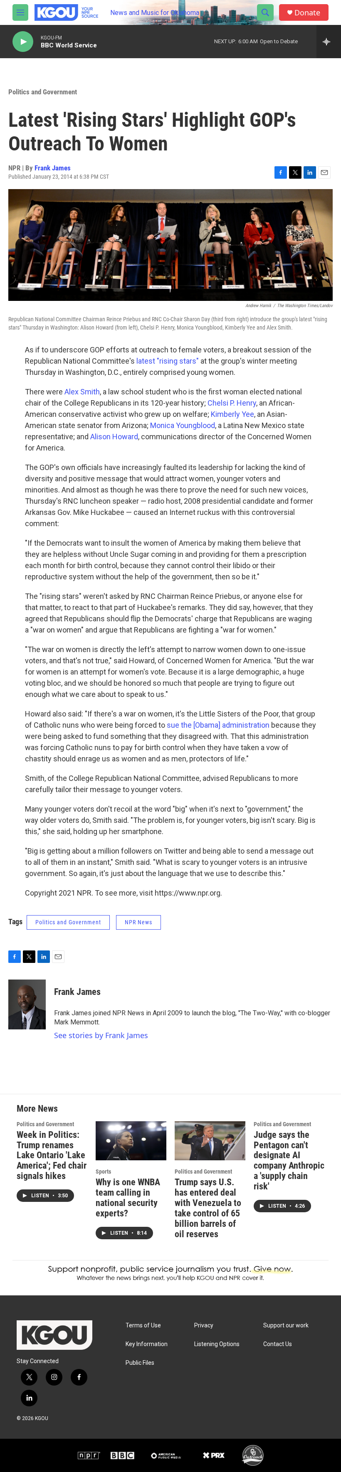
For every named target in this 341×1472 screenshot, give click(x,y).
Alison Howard (114, 436)
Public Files (140, 1363)
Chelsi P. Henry (232, 403)
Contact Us (277, 1344)
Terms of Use (143, 1325)
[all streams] (328, 41)
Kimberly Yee (232, 414)
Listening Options (217, 1344)
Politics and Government (42, 92)
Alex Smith (82, 391)
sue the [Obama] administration (218, 725)
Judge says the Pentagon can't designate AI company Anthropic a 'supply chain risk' (289, 1161)
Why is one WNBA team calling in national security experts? (128, 1197)
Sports (103, 1171)
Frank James (53, 168)
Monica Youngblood (182, 425)
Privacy (203, 1325)
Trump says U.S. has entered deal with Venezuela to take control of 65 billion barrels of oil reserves (208, 1208)
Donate (307, 12)
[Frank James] (27, 1004)
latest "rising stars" (167, 361)
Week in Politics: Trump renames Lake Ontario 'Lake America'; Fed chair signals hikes (51, 1156)
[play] (23, 42)
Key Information (147, 1344)
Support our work (286, 1325)
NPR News (138, 922)
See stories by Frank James (101, 1035)
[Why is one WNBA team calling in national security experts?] (131, 1141)
